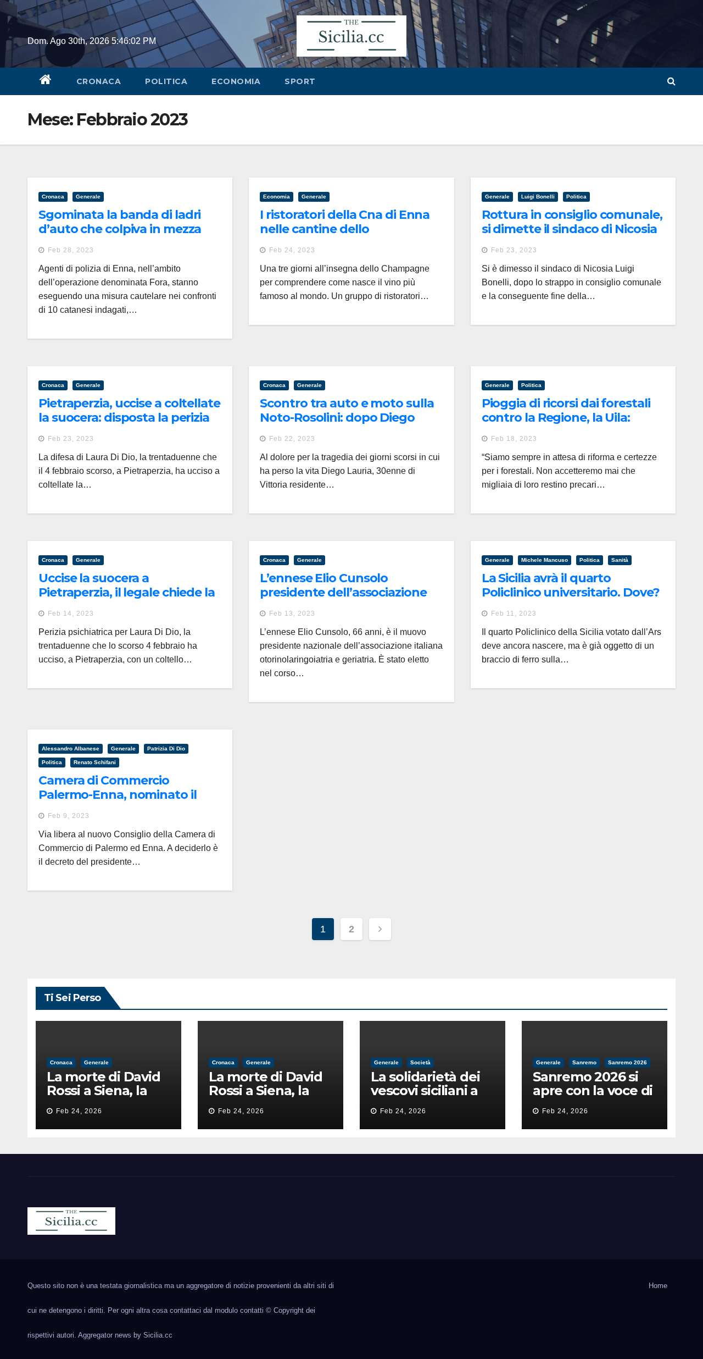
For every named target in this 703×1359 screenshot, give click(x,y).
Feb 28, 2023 (71, 250)
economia (235, 81)
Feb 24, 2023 (292, 250)
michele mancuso (544, 560)
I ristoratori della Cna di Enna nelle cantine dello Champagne (344, 229)
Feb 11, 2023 (514, 613)
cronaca (98, 81)
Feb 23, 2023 (514, 250)
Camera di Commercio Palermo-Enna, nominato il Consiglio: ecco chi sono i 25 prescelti (119, 802)
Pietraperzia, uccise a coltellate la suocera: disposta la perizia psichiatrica (129, 418)
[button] (671, 81)
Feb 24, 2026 (79, 1111)
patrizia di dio (166, 748)
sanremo (584, 1062)
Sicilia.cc (157, 1335)
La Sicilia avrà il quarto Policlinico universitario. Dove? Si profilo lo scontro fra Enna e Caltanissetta (571, 600)
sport (300, 81)
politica (166, 81)
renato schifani (95, 762)
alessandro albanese (70, 748)
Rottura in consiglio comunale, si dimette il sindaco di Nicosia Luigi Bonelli (572, 229)
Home (658, 1285)
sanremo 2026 (627, 1062)
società (420, 1062)
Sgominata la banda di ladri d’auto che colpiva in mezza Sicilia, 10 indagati (119, 229)
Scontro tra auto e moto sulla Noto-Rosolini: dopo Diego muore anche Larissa (346, 418)
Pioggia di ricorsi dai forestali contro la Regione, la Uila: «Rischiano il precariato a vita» (570, 418)
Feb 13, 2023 (292, 613)
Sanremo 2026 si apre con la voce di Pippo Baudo (592, 1090)
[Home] (45, 81)
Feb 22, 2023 (292, 439)
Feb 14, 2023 (71, 613)
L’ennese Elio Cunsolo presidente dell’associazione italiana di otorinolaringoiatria (348, 593)
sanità (619, 560)
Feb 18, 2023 (514, 439)
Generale (88, 197)
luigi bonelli (538, 197)
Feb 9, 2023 (69, 816)
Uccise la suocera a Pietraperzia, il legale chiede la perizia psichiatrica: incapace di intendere (129, 600)
